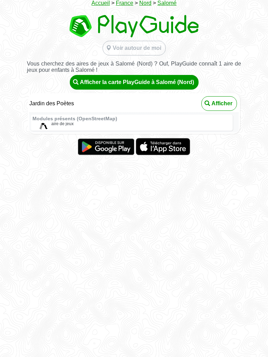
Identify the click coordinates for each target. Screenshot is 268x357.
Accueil (100, 3)
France (124, 3)
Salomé (167, 3)
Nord (145, 3)
